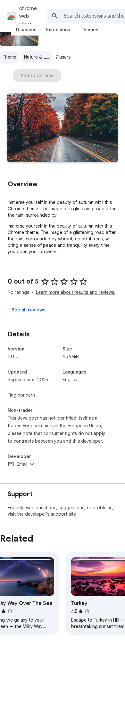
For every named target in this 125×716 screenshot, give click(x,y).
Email (22, 464)
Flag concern (21, 395)
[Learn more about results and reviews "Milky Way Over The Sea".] (10, 611)
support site (63, 514)
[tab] (26, 30)
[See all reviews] (28, 310)
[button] (62, 128)
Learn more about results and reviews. (75, 292)
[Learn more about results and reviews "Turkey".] (87, 611)
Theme (9, 57)
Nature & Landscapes (38, 57)
